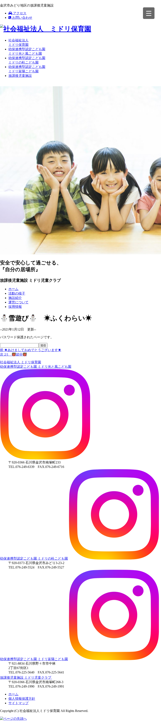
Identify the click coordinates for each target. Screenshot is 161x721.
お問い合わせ (21, 17)
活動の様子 (16, 293)
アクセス (19, 13)
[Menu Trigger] (149, 13)
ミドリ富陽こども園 (34, 659)
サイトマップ (18, 703)
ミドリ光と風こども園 (35, 366)
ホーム (13, 289)
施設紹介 (15, 298)
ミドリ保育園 (20, 362)
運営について (18, 302)
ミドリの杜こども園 (34, 558)
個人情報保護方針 (21, 698)
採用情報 (15, 306)
